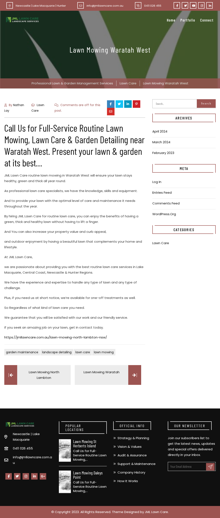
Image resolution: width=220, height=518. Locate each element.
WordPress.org (164, 214)
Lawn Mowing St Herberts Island (84, 443)
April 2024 (159, 131)
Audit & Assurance (132, 455)
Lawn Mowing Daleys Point (88, 475)
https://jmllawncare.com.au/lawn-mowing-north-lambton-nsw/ (55, 337)
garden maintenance (22, 352)
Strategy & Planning (133, 438)
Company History (131, 472)
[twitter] (185, 5)
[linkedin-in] (209, 5)
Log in (156, 182)
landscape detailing (57, 352)
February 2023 (163, 153)
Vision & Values (130, 446)
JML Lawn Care (156, 512)
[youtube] (193, 5)
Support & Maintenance (137, 464)
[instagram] (201, 5)
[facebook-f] (177, 5)
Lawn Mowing (104, 352)
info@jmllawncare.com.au (105, 6)
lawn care (82, 352)
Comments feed (166, 203)
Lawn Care (160, 243)
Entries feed (162, 192)
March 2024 (161, 142)
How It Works (128, 481)
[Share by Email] (111, 111)
